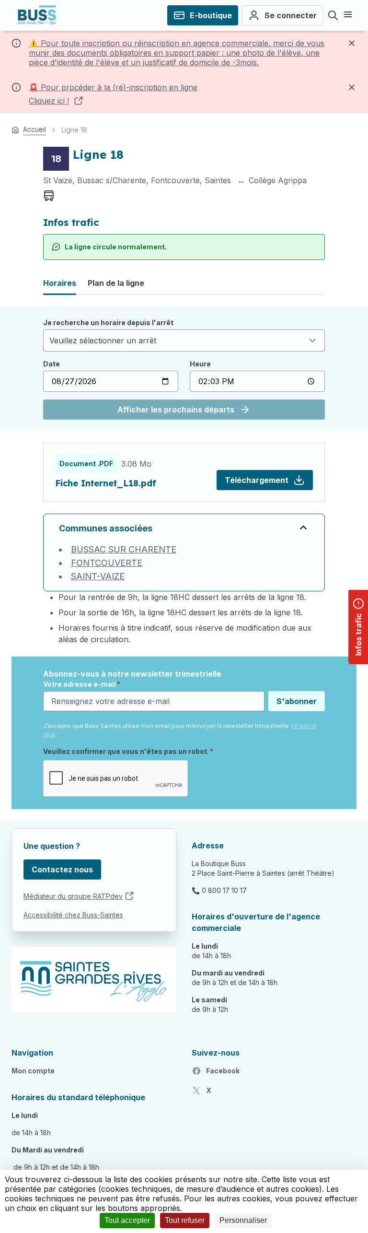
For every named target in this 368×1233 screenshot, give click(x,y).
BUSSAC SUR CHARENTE (123, 549)
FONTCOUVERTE (106, 563)
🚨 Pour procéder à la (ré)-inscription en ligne (113, 87)
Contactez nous (62, 869)
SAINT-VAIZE (98, 576)
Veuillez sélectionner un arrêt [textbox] (102, 340)
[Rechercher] (333, 15)
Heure (200, 364)
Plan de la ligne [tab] (116, 283)
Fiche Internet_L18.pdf (105, 483)
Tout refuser (185, 1220)
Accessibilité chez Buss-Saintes (73, 915)
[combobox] (184, 340)
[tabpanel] (184, 368)
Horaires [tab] (59, 283)
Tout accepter (127, 1220)
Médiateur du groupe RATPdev (73, 896)
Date (51, 364)
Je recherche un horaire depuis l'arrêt (108, 322)
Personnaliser (243, 1220)
